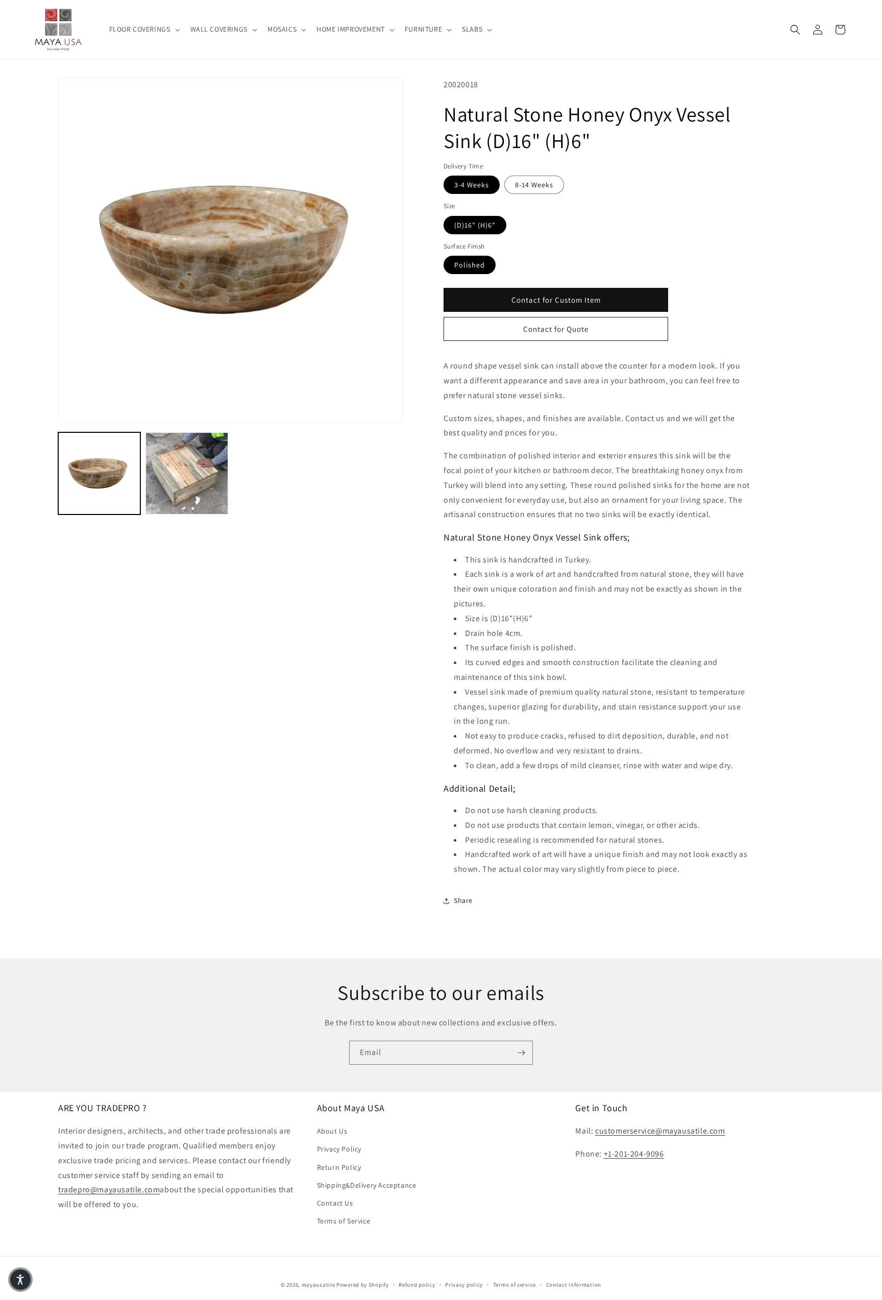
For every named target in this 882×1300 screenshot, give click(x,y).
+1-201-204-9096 (634, 1153)
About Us (332, 1131)
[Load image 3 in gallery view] (186, 473)
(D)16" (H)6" (475, 225)
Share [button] (463, 900)
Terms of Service (344, 1220)
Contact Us (335, 1203)
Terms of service (514, 1284)
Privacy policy (464, 1284)
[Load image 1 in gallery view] (99, 473)
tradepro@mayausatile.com (109, 1190)
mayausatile (318, 1284)
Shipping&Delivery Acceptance (366, 1185)
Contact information (573, 1284)
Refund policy (417, 1284)
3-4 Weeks (471, 184)
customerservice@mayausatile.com (660, 1130)
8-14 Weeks (534, 184)
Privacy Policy (339, 1149)
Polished (469, 264)
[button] (143, 29)
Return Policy (339, 1167)
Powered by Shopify (362, 1284)
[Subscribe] (521, 1053)
